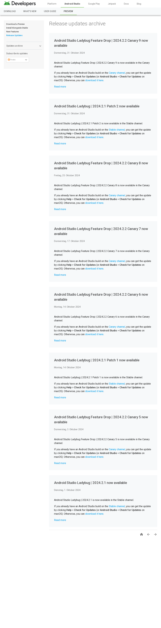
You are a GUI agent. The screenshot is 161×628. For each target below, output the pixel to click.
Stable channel (117, 129)
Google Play (94, 4)
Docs (126, 4)
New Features (12, 31)
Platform (51, 4)
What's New (29, 11)
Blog (139, 4)
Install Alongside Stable (17, 28)
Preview (68, 11)
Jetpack (112, 4)
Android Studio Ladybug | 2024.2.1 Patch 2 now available (96, 106)
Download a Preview (15, 24)
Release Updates (14, 35)
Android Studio (72, 4)
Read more (60, 86)
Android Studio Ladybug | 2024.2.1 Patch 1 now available (96, 360)
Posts (12, 59)
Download (10, 11)
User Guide (50, 11)
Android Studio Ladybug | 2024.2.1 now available (90, 483)
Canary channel (117, 72)
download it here (94, 80)
